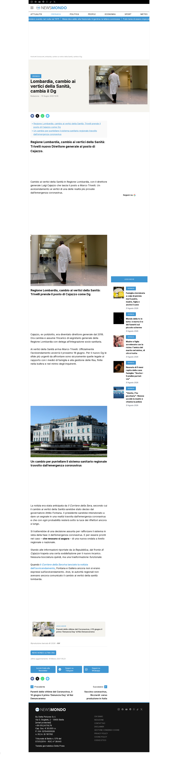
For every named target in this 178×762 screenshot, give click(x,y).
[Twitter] (54, 2)
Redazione (35, 96)
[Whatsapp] (47, 2)
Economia (110, 14)
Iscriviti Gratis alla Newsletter (43, 669)
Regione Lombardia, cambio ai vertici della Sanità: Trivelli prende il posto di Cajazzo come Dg (67, 125)
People (92, 14)
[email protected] (43, 722)
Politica (74, 14)
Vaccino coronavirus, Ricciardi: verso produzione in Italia (95, 695)
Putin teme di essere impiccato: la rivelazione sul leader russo (137, 19)
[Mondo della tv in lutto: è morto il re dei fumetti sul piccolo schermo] (118, 322)
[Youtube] (39, 2)
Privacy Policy (101, 733)
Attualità (36, 14)
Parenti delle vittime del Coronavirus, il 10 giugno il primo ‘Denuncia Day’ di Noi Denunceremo (52, 695)
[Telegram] (43, 2)
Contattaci (99, 723)
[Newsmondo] (51, 8)
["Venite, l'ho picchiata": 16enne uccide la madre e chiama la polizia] (118, 397)
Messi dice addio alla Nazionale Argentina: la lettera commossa (77, 19)
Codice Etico (100, 740)
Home (33, 57)
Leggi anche (129, 279)
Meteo (143, 14)
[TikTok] (50, 2)
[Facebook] (35, 2)
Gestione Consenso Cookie (106, 730)
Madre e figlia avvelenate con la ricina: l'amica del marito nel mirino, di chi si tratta (135, 347)
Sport (128, 14)
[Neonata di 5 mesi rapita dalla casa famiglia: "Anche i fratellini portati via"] (118, 372)
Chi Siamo (98, 716)
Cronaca (56, 14)
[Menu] (33, 8)
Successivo (98, 687)
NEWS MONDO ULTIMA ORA (43, 653)
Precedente (39, 687)
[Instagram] (32, 2)
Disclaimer (99, 727)
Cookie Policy (100, 737)
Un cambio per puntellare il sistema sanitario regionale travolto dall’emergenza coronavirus (65, 132)
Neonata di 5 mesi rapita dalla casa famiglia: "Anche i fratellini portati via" (134, 373)
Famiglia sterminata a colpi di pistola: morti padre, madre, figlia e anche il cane (135, 299)
